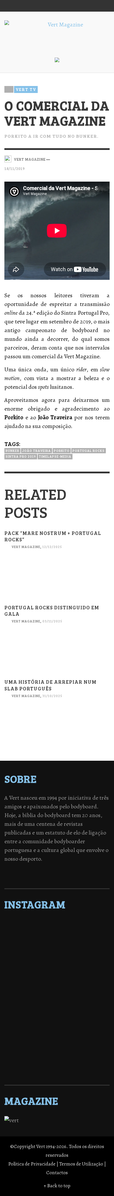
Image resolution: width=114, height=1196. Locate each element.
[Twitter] (69, 6)
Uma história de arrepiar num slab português (50, 685)
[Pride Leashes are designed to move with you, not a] (57, 1060)
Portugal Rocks (88, 450)
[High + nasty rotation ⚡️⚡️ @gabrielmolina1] (57, 1015)
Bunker (12, 450)
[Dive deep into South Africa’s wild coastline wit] (57, 1052)
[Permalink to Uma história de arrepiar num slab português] (57, 731)
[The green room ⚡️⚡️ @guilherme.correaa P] (57, 992)
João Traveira (36, 450)
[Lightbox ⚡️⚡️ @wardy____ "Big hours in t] (57, 1022)
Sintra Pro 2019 (21, 456)
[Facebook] (47, 6)
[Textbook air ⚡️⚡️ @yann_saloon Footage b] (57, 947)
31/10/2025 (52, 696)
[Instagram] (58, 6)
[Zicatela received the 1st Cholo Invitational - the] (57, 977)
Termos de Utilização (81, 1164)
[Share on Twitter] (85, 158)
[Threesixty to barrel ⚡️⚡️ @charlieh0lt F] (57, 1068)
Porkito (62, 450)
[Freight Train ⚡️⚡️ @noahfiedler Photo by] (57, 1007)
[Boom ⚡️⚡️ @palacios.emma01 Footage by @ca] (57, 962)
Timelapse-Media (55, 456)
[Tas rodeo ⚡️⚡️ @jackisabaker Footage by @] (57, 1045)
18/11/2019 (14, 168)
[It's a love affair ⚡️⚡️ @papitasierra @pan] (57, 932)
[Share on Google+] (95, 158)
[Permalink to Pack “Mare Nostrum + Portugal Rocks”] (57, 582)
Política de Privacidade (32, 1164)
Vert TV (25, 89)
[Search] (11, 6)
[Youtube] (91, 6)
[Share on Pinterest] (106, 158)
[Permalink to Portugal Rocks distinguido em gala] (57, 656)
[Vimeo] (80, 6)
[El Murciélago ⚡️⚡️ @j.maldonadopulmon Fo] (57, 984)
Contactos (57, 1172)
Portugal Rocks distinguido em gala (51, 610)
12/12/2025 (52, 547)
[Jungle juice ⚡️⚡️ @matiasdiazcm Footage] (57, 1037)
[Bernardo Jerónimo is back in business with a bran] (57, 954)
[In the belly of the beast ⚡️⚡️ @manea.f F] (57, 1000)
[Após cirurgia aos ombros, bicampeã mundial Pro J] (57, 969)
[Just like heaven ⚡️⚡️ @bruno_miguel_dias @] (57, 1030)
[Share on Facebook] (75, 158)
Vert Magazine (25, 547)
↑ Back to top (57, 1185)
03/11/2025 (52, 621)
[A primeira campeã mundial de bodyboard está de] (57, 939)
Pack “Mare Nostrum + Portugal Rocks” (52, 536)
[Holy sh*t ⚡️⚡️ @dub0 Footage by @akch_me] (57, 924)
